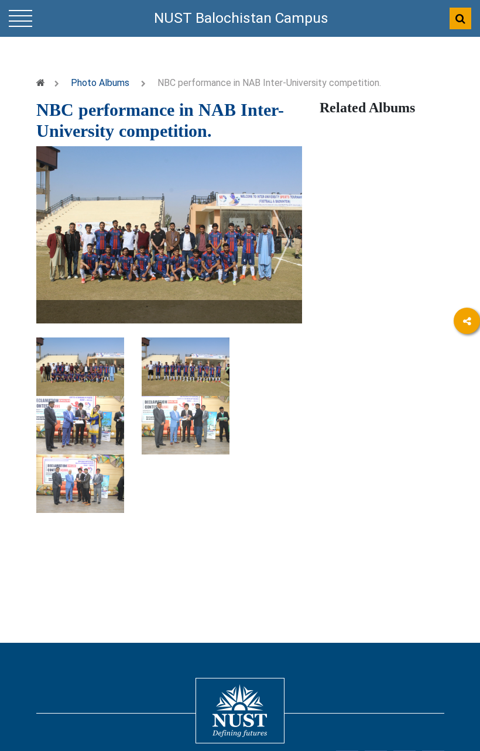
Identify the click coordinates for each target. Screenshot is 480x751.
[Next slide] (281, 241)
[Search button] (460, 18)
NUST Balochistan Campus (241, 17)
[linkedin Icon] (467, 386)
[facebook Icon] (467, 353)
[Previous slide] (57, 241)
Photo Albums (100, 82)
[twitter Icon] (467, 418)
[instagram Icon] (467, 450)
